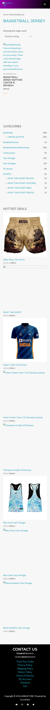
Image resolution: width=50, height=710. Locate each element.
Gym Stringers (9, 163)
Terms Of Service (25, 675)
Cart (25, 686)
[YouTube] (16, 704)
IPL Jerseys (8, 168)
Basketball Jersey (11, 142)
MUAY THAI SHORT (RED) (20, 188)
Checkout (25, 682)
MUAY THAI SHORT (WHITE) (21, 192)
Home (5, 14)
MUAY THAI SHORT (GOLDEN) (22, 183)
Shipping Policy (25, 668)
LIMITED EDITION (16, 137)
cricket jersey (9, 152)
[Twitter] (33, 704)
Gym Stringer (9, 158)
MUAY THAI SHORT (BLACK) (21, 178)
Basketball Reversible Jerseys (16, 147)
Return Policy (25, 672)
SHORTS (7, 174)
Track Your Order (25, 661)
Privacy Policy (25, 665)
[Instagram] (22, 704)
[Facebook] (28, 704)
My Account (25, 679)
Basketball (8, 132)
